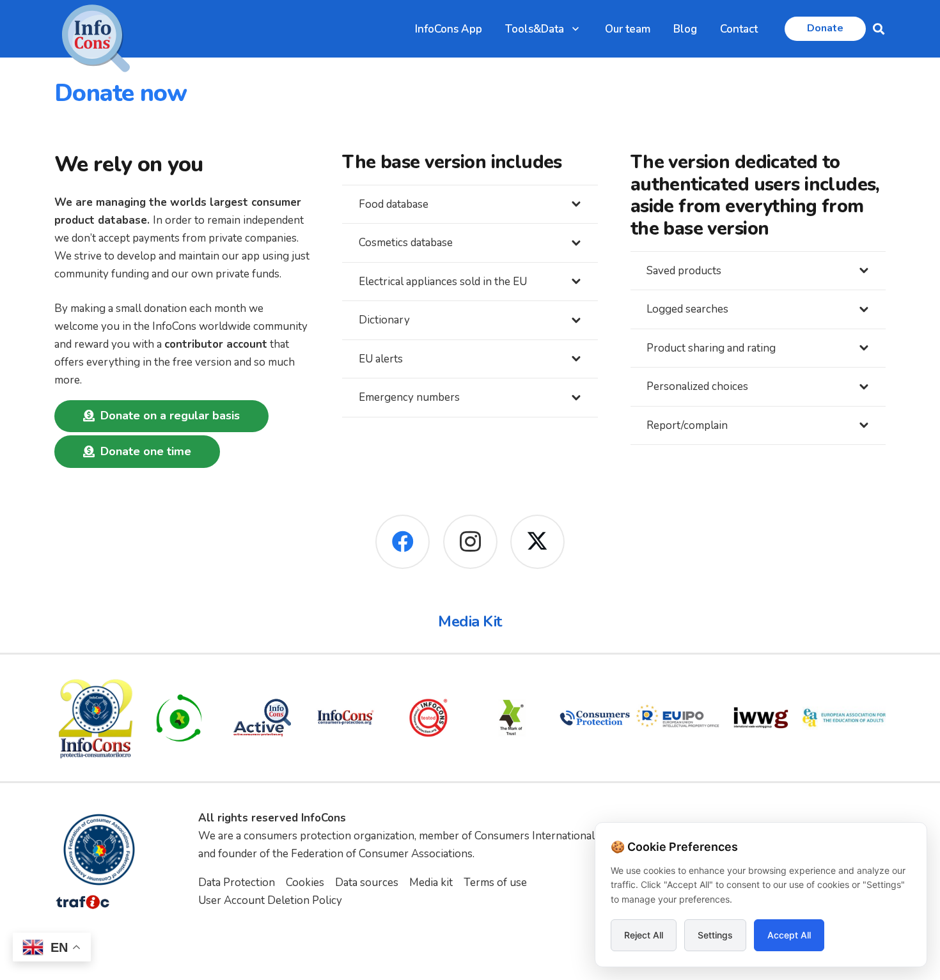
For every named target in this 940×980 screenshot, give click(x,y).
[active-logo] (262, 717)
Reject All (643, 934)
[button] (575, 28)
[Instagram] (470, 542)
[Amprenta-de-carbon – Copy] (179, 717)
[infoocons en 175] (345, 717)
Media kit (431, 882)
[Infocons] (95, 717)
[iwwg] (761, 717)
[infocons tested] (428, 717)
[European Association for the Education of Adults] (844, 717)
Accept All (789, 934)
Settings (715, 934)
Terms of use (495, 882)
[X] (537, 542)
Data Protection (236, 882)
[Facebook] (402, 542)
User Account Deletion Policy (270, 900)
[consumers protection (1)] (594, 717)
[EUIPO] (677, 717)
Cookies (305, 882)
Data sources (366, 882)
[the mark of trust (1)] (511, 717)
